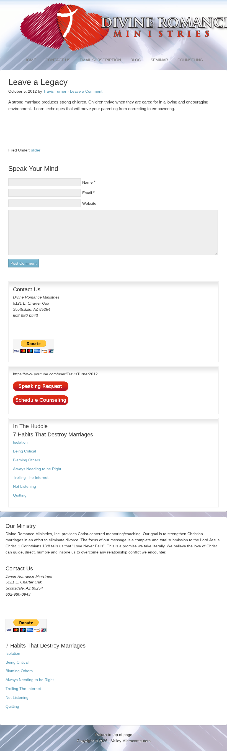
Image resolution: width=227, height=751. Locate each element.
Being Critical (24, 451)
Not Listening (24, 486)
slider (35, 150)
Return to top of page (113, 734)
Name (87, 182)
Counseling (190, 60)
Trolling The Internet (30, 477)
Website (89, 203)
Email (87, 193)
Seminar (157, 60)
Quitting (20, 495)
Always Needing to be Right (37, 469)
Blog (135, 60)
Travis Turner (54, 91)
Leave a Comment (86, 91)
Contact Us (57, 60)
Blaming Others (26, 460)
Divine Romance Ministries (113, 27)
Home (30, 60)
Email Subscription (100, 60)
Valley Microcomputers (131, 741)
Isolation (20, 442)
